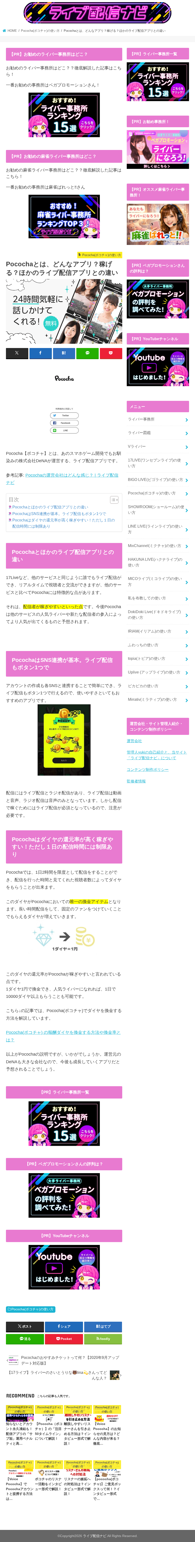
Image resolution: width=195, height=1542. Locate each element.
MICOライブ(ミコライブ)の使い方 (155, 581)
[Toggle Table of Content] (112, 500)
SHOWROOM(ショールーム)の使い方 (156, 510)
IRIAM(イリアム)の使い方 (149, 631)
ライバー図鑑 (139, 432)
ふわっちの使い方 (143, 645)
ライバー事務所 (141, 419)
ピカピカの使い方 (143, 686)
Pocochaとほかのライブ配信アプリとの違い (50, 507)
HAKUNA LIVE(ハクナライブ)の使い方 (155, 562)
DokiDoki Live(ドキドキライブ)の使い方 (154, 615)
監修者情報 (136, 781)
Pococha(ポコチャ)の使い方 (32, 1309)
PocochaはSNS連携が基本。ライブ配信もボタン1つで (59, 513)
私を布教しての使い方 (147, 598)
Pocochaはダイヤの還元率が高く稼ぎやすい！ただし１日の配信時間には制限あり (63, 523)
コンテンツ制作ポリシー (148, 769)
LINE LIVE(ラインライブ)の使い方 (155, 529)
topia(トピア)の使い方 (146, 658)
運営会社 (134, 741)
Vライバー (137, 446)
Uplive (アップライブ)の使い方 (154, 672)
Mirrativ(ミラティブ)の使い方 (152, 699)
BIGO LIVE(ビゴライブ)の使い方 (155, 479)
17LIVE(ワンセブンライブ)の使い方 (154, 463)
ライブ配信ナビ (94, 1536)
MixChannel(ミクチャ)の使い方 (154, 545)
